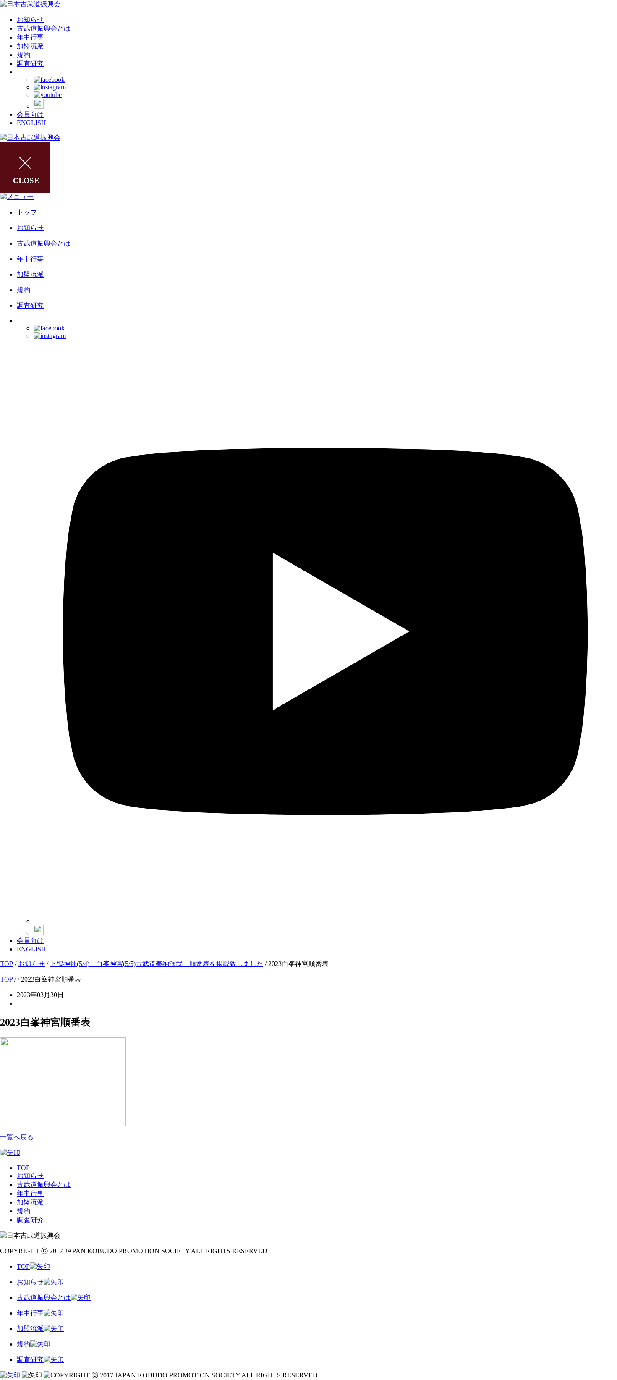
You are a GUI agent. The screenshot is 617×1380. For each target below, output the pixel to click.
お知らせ (30, 19)
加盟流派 (30, 46)
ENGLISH (31, 122)
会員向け (30, 114)
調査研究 (30, 63)
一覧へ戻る (17, 1137)
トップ (27, 212)
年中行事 (30, 37)
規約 (23, 54)
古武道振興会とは (44, 28)
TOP (23, 1167)
